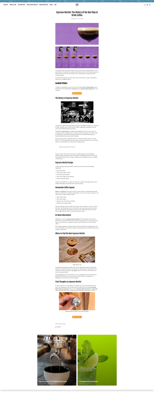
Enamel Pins (40, 394)
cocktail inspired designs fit (87, 88)
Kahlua (57, 191)
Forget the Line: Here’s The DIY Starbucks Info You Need (52, 381)
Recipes (64, 323)
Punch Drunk (60, 274)
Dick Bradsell (65, 131)
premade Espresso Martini (73, 219)
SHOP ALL (7, 1)
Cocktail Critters (90, 87)
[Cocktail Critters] (77, 4)
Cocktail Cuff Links (42, 396)
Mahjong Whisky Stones (43, 403)
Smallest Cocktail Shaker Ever (44, 400)
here (77, 277)
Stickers (39, 405)
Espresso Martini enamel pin (83, 288)
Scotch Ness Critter (42, 398)
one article (74, 270)
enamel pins (75, 88)
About (38, 407)
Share (59, 326)
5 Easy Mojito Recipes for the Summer (88, 381)
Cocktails (59, 323)
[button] (6, 4)
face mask (94, 288)
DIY (61, 323)
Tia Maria (62, 191)
